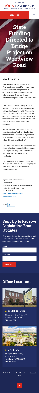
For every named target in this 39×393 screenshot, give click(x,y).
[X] (9, 205)
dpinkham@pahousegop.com (12, 193)
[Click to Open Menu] (34, 15)
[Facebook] (13, 205)
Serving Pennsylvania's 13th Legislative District (19, 5)
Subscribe (14, 15)
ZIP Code (6, 254)
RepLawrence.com (9, 196)
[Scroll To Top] (19, 385)
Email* (5, 246)
